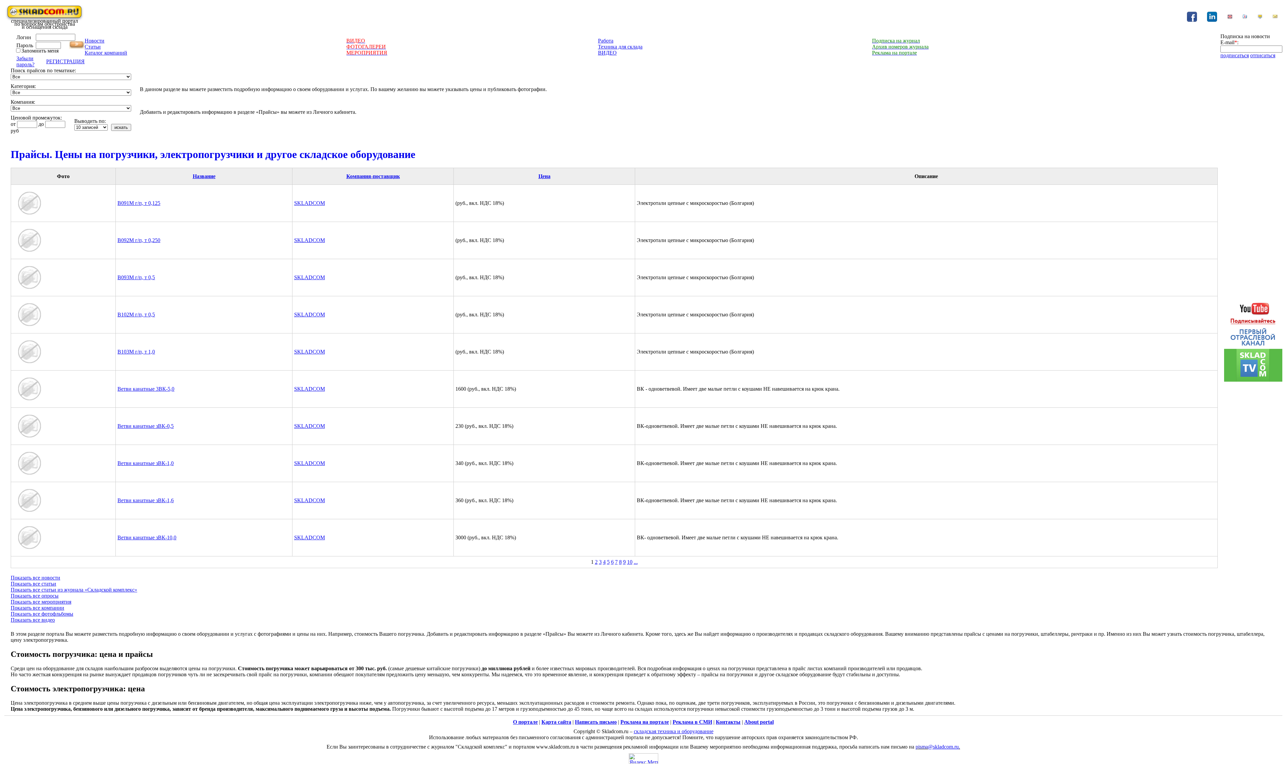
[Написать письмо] (1275, 17)
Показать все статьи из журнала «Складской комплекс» (74, 590)
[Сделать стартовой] (1260, 17)
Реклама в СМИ (692, 722)
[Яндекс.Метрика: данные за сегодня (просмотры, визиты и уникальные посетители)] (643, 758)
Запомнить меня (40, 51)
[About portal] (1229, 17)
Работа (605, 41)
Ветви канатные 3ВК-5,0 (145, 389)
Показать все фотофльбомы (42, 614)
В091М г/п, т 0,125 (138, 203)
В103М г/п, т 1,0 (136, 352)
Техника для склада (620, 47)
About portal (759, 722)
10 (629, 562)
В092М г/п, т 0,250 (138, 240)
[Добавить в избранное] (1244, 17)
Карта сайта (556, 722)
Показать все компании (37, 608)
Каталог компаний (106, 53)
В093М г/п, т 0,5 (136, 277)
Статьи (93, 47)
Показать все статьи (33, 584)
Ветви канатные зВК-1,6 (145, 500)
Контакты (728, 722)
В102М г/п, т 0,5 (136, 314)
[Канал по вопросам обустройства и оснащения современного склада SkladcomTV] (1253, 338)
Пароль (24, 45)
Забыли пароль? (25, 61)
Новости (94, 41)
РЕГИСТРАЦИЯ (65, 61)
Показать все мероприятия (41, 602)
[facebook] (1192, 20)
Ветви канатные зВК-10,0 (146, 537)
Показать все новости (35, 578)
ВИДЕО (607, 53)
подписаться (1234, 55)
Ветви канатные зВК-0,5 (145, 426)
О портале (525, 722)
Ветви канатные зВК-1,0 (145, 463)
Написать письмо (596, 722)
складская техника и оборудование (673, 731)
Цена (544, 176)
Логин (23, 37)
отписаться (1262, 55)
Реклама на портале (644, 722)
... (636, 562)
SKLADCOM (309, 203)
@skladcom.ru (943, 747)
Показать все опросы (35, 596)
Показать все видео (33, 620)
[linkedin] (1212, 20)
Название (204, 176)
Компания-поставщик (373, 176)
